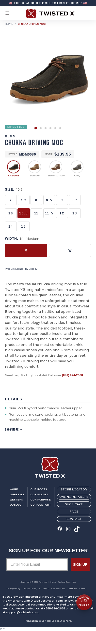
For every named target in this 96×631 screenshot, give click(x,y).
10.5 (23, 213)
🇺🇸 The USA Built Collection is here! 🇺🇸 (48, 3)
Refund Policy (30, 588)
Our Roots (39, 489)
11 (36, 213)
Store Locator (74, 489)
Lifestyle (17, 494)
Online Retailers (74, 497)
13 (74, 213)
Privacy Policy (13, 588)
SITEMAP (44, 588)
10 (10, 213)
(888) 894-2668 (72, 375)
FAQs (74, 511)
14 (10, 226)
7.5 (23, 200)
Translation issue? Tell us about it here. (48, 620)
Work (14, 489)
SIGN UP (80, 564)
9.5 (75, 200)
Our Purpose (41, 499)
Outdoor (16, 504)
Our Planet (39, 494)
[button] (35, 128)
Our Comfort (41, 504)
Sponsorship (58, 588)
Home (9, 24)
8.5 (49, 200)
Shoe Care (74, 504)
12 (62, 213)
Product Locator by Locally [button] (21, 268)
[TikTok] (77, 529)
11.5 (49, 213)
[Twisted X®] (48, 13)
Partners (72, 588)
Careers (84, 588)
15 (23, 226)
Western (16, 499)
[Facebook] (60, 529)
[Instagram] (68, 529)
